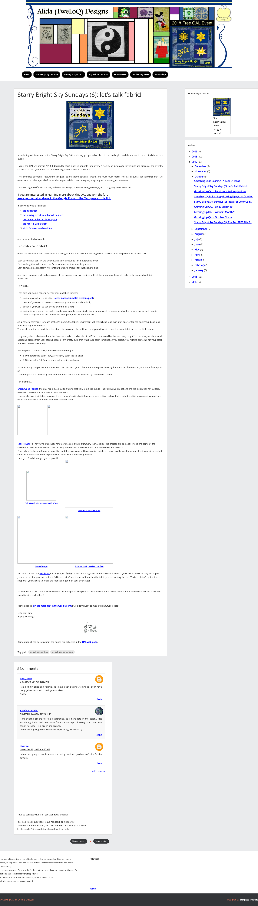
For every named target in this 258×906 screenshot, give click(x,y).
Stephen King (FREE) (140, 74)
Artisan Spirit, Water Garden (89, 566)
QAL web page (89, 641)
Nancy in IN (26, 678)
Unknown (24, 745)
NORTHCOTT (24, 443)
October (199, 176)
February (200, 265)
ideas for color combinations (37, 228)
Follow (93, 888)
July (197, 239)
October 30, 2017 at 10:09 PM (34, 681)
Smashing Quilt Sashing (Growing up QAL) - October (223, 196)
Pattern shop (160, 74)
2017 (194, 161)
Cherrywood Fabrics (27, 388)
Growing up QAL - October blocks (213, 217)
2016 (194, 276)
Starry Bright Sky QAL (39, 652)
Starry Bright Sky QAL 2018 (47, 74)
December (200, 166)
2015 (194, 282)
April (197, 254)
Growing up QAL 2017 (73, 74)
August (199, 234)
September (201, 229)
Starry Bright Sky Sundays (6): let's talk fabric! (220, 186)
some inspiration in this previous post (73, 297)
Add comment (98, 771)
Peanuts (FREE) (120, 74)
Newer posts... (79, 841)
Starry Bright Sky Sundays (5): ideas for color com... (223, 201)
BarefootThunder (29, 710)
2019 (194, 151)
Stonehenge (41, 566)
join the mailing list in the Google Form (52, 605)
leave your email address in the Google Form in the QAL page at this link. (64, 198)
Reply (99, 699)
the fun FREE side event (35, 223)
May (197, 249)
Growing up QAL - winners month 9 (214, 212)
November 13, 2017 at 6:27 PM (35, 749)
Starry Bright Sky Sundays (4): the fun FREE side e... (223, 222)
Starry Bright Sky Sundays (62, 652)
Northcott (45, 573)
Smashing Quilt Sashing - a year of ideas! (217, 181)
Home (26, 74)
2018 (194, 156)
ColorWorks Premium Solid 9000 (41, 503)
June (197, 244)
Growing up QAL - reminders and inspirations (220, 191)
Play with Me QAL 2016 (98, 74)
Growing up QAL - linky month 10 (213, 206)
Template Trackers (249, 899)
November (201, 171)
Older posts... (101, 841)
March (198, 259)
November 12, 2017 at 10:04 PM (35, 713)
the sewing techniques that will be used (43, 215)
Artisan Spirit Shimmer (89, 510)
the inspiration (30, 210)
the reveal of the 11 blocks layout (40, 219)
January (199, 270)
